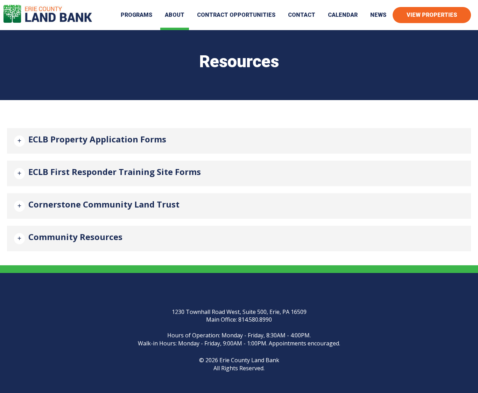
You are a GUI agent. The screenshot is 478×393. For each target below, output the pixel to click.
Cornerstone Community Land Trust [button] (104, 204)
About (174, 15)
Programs (136, 15)
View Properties (432, 15)
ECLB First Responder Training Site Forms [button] (114, 171)
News (378, 15)
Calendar (343, 15)
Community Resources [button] (75, 237)
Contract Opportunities (236, 15)
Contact (301, 15)
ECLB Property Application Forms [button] (97, 139)
